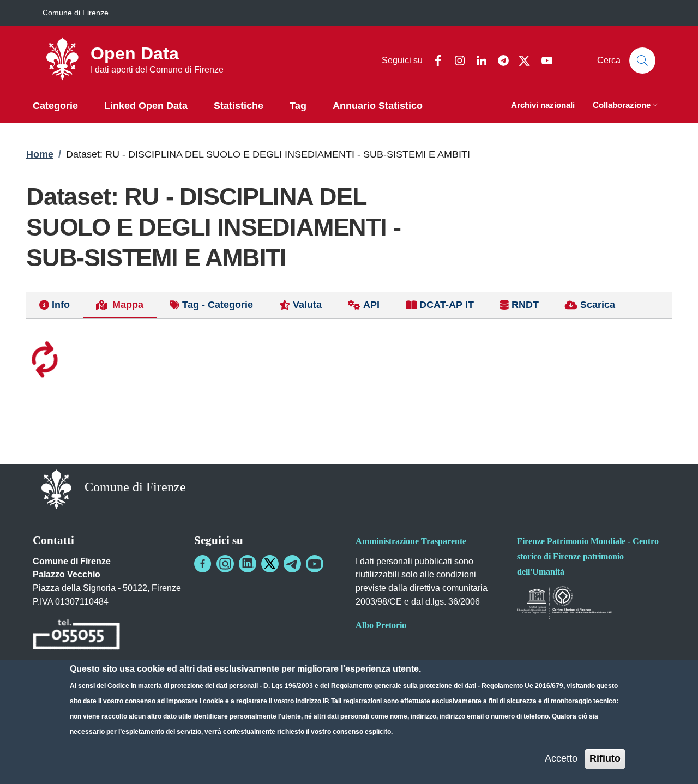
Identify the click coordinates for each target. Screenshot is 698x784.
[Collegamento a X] (270, 563)
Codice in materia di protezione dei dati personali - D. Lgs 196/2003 (210, 686)
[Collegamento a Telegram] (292, 563)
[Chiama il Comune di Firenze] (76, 636)
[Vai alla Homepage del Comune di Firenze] (56, 488)
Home (39, 154)
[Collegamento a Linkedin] (247, 563)
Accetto (561, 758)
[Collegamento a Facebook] (203, 563)
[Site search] (642, 60)
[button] (626, 106)
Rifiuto (605, 758)
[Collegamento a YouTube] (314, 563)
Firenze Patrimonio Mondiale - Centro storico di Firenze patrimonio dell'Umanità (588, 556)
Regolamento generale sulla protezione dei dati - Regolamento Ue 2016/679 (447, 686)
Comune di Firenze (76, 12)
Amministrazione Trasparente (411, 541)
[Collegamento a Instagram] (225, 563)
